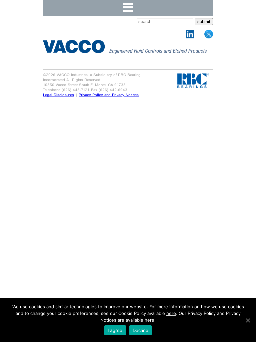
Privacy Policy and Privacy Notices (109, 95)
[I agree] (247, 320)
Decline (141, 330)
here (171, 313)
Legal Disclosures (58, 95)
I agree (115, 330)
